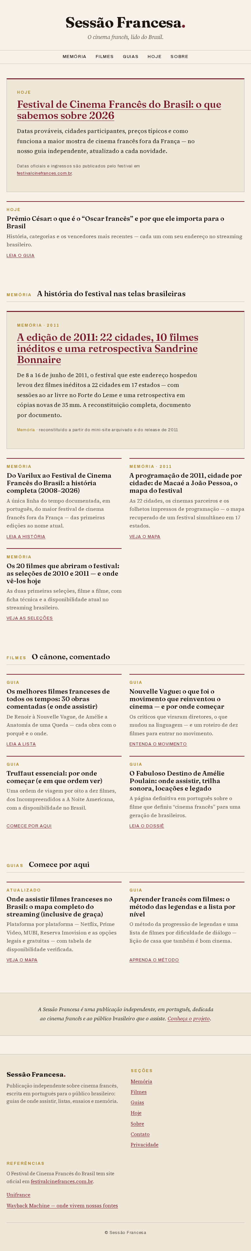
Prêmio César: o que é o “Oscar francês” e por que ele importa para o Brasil (115, 222)
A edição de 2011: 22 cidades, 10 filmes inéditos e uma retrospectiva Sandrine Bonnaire (107, 348)
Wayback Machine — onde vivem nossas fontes (62, 1205)
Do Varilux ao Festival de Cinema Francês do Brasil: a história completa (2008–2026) (59, 482)
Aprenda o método (154, 960)
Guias (131, 56)
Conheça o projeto (189, 1018)
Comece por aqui (29, 826)
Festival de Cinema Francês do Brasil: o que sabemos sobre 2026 (119, 110)
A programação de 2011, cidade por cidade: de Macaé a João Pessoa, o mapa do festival (185, 482)
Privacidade (145, 1144)
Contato (140, 1134)
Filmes (105, 56)
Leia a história (26, 536)
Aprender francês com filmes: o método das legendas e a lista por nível (182, 906)
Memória (75, 56)
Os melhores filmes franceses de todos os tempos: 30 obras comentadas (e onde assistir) (58, 698)
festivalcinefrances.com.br (44, 173)
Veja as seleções (30, 618)
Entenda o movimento (158, 744)
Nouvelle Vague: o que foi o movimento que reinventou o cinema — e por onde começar (176, 698)
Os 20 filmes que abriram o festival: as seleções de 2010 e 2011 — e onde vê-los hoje (63, 573)
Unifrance (18, 1194)
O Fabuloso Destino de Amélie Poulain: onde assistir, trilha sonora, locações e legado (177, 780)
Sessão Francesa (125, 22)
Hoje (154, 56)
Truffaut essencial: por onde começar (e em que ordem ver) (55, 777)
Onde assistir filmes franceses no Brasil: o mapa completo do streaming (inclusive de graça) (59, 906)
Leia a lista (21, 744)
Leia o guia (21, 255)
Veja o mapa (144, 536)
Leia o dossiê (146, 826)
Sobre (179, 56)
